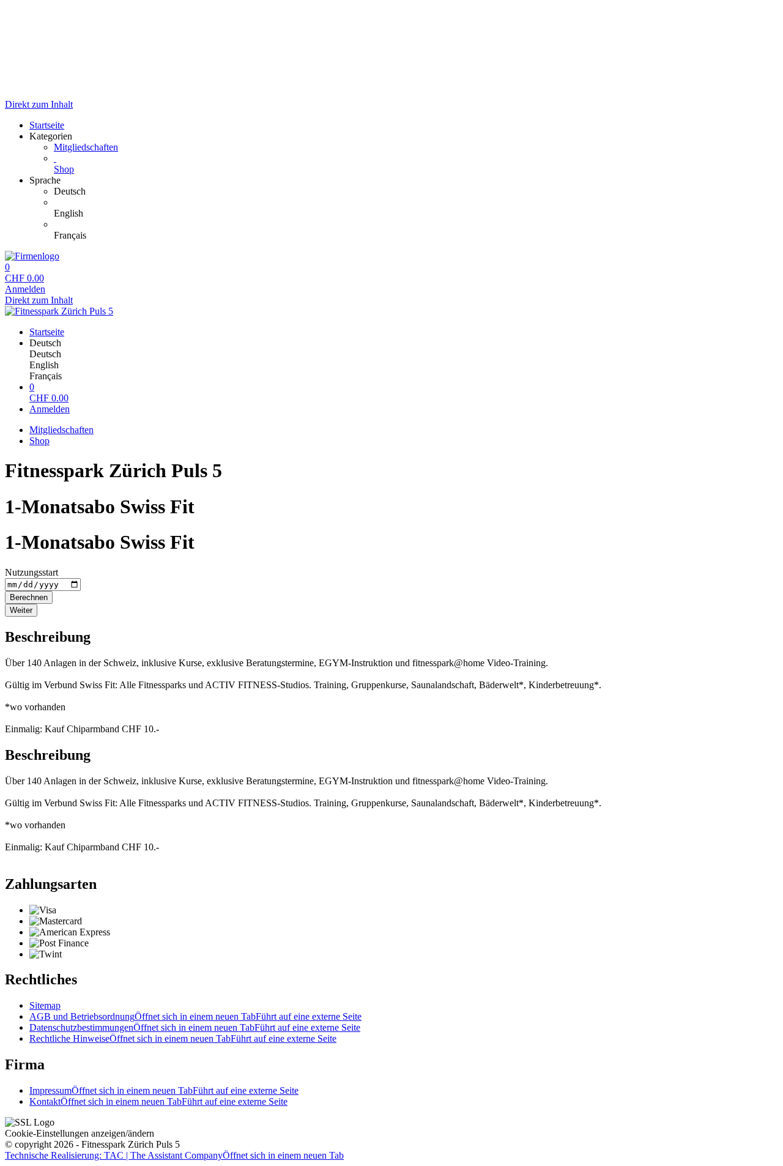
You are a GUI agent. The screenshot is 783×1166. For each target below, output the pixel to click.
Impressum (164, 1090)
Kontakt (158, 1101)
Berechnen (29, 597)
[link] (416, 191)
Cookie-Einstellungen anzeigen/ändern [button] (79, 1133)
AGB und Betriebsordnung (195, 1016)
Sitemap (45, 1005)
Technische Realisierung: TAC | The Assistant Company (174, 1155)
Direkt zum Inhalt (39, 104)
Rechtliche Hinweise (182, 1038)
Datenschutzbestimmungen (194, 1027)
